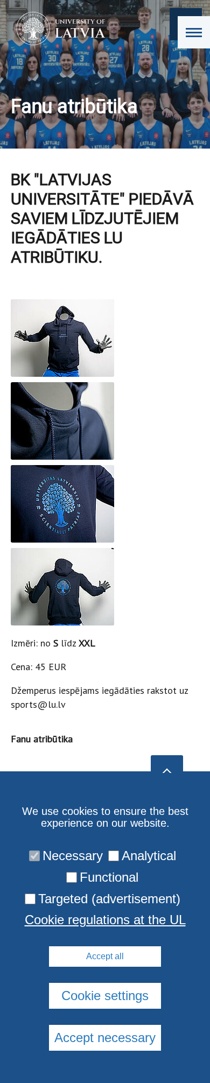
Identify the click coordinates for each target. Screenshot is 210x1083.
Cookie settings (105, 995)
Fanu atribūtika (42, 739)
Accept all (105, 956)
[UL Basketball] (57, 28)
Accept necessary (105, 1037)
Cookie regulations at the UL (105, 920)
